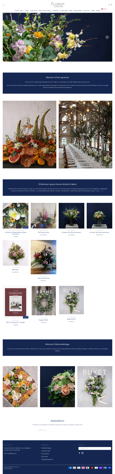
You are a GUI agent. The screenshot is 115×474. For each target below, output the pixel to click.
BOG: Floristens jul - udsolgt (15, 322)
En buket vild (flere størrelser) (71, 232)
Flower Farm (86, 10)
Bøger (70, 10)
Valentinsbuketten (43, 278)
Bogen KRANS (43, 320)
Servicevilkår (44, 456)
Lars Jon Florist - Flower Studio (15, 230)
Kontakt (98, 10)
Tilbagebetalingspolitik (47, 459)
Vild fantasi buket (43, 232)
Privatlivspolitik (45, 453)
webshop (101, 190)
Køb (21, 10)
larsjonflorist (43, 230)
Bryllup (27, 10)
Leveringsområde (45, 451)
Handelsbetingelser (46, 448)
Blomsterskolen (78, 10)
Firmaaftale (55, 10)
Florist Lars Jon (15, 466)
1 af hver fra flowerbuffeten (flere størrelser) (15, 233)
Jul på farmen (33, 10)
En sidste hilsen (64, 10)
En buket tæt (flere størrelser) (99, 232)
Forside (17, 10)
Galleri (93, 10)
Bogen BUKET (71, 319)
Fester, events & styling (45, 10)
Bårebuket (15, 270)
